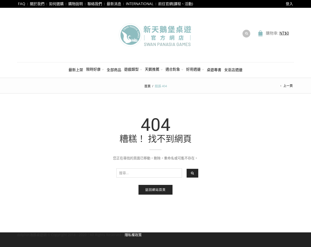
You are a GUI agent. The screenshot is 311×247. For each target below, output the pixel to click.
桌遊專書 (214, 69)
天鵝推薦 (152, 69)
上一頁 (288, 85)
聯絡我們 (94, 3)
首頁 (147, 86)
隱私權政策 (133, 234)
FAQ (21, 3)
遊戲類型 (131, 69)
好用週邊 (193, 69)
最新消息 (114, 3)
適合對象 (172, 69)
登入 (289, 3)
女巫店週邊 (233, 69)
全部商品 (114, 69)
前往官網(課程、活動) (175, 3)
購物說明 (75, 3)
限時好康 (93, 69)
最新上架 (76, 69)
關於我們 (37, 3)
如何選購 (56, 3)
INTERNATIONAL (140, 3)
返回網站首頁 (155, 189)
